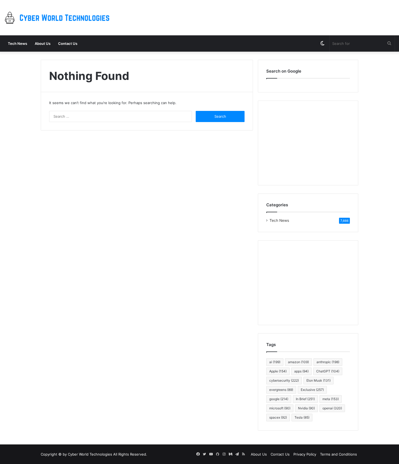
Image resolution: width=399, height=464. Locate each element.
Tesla (301, 417)
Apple (278, 371)
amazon (298, 362)
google (278, 399)
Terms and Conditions (338, 454)
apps (301, 371)
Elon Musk (318, 380)
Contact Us (67, 43)
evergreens (281, 390)
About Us (42, 43)
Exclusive (312, 390)
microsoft (279, 408)
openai (332, 408)
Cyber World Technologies (90, 454)
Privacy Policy (304, 454)
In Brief (305, 399)
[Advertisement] (308, 283)
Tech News (17, 43)
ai (274, 362)
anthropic (327, 362)
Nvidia (306, 408)
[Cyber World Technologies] (58, 17)
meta (330, 399)
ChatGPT (327, 371)
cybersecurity (284, 380)
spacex (278, 417)
